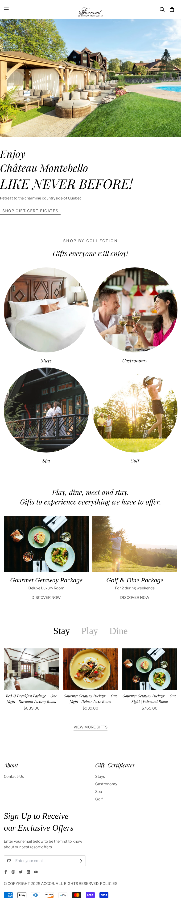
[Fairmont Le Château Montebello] (90, 9)
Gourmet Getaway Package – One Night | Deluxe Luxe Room (90, 698)
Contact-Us (14, 776)
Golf (135, 460)
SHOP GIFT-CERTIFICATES (30, 211)
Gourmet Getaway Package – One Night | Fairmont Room (149, 698)
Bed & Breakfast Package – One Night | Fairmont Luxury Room (31, 698)
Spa (46, 460)
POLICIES (108, 883)
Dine (118, 631)
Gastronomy (134, 360)
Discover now (46, 597)
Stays (46, 360)
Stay (61, 631)
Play (89, 631)
